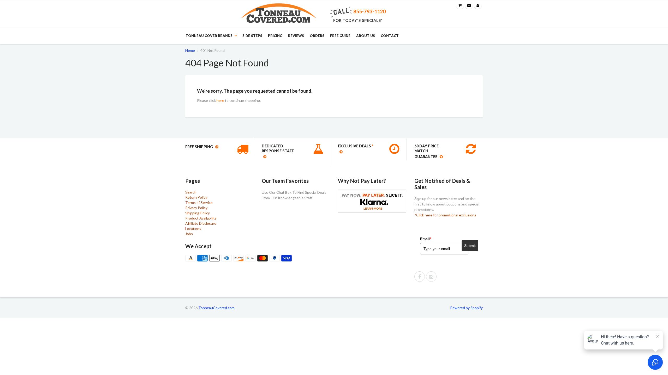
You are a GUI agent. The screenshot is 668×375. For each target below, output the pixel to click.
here (220, 100)
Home (190, 50)
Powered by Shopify (466, 307)
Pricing (275, 36)
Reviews (296, 36)
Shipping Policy (197, 213)
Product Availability (201, 218)
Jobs (189, 234)
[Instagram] (431, 276)
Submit (470, 245)
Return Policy (196, 197)
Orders (317, 36)
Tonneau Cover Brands (209, 36)
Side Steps (252, 36)
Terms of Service (199, 202)
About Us (365, 36)
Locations (193, 228)
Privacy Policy (196, 207)
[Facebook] (419, 276)
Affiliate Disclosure (200, 223)
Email (425, 239)
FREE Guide (340, 36)
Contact (390, 36)
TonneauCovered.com (216, 307)
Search (190, 192)
